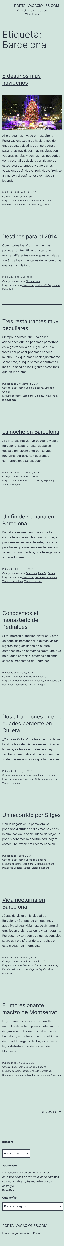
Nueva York (21, 204)
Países (29, 196)
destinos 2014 (43, 285)
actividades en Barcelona (36, 200)
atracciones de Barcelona (36, 1070)
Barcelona (7, 204)
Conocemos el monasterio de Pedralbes (20, 620)
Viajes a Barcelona (12, 581)
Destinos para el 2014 (29, 236)
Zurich (45, 204)
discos (38, 480)
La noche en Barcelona (30, 432)
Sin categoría (33, 281)
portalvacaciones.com (36, 6)
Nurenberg (35, 204)
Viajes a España (11, 484)
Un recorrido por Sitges (31, 815)
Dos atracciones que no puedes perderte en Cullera (32, 723)
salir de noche (20, 969)
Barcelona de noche (46, 965)
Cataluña (40, 863)
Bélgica (30, 387)
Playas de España (12, 867)
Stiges (26, 867)
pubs (56, 480)
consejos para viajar (46, 577)
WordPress (33, 1233)
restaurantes (9, 399)
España (56, 285)
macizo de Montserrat (27, 1074)
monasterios (22, 684)
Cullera (39, 779)
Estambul (7, 289)
